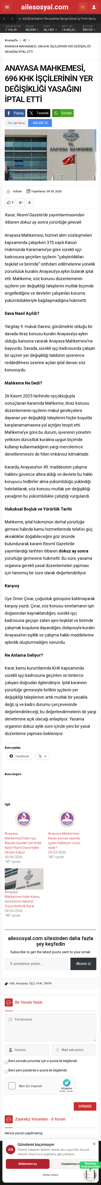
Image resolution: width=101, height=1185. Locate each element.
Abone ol (83, 963)
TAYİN (48, 983)
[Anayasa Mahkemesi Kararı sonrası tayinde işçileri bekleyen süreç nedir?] (67, 820)
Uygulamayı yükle (73, 1164)
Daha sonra (50, 1175)
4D (25, 40)
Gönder (66, 113)
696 (12, 983)
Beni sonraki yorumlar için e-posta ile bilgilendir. (43, 1061)
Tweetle (42, 113)
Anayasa (22, 983)
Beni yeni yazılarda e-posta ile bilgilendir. (38, 1070)
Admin (17, 191)
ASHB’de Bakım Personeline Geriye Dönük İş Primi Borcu (59, 18)
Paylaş (19, 113)
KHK (39, 983)
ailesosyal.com (45, 7)
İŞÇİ (32, 983)
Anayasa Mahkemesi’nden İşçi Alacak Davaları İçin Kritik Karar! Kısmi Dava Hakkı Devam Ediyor (23, 843)
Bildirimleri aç (28, 1164)
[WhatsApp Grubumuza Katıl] (90, 1174)
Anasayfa (11, 40)
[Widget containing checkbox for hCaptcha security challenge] (40, 1086)
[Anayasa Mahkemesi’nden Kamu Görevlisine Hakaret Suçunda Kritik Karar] (24, 879)
